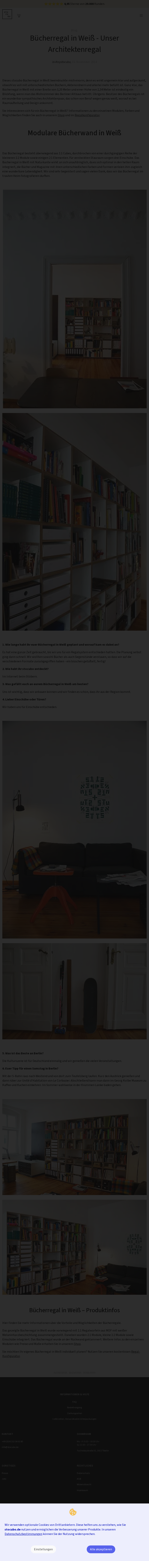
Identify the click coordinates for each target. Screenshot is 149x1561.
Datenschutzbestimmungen (23, 1534)
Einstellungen (43, 1549)
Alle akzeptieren (101, 1549)
